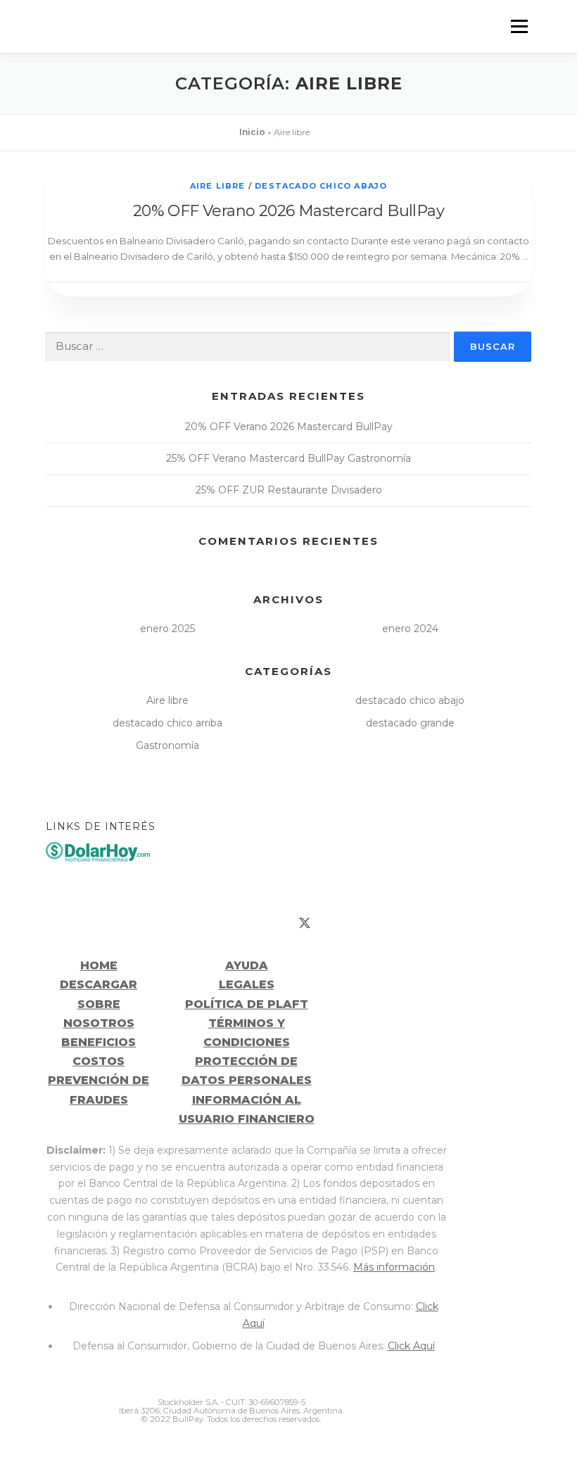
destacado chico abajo (321, 186)
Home (99, 965)
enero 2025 (167, 628)
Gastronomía (167, 745)
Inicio (252, 132)
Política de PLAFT (246, 1004)
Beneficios (98, 1042)
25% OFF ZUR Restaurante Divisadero (289, 490)
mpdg (432, 1405)
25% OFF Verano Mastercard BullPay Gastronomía (288, 458)
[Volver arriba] (288, 875)
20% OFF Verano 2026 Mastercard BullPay (288, 210)
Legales (246, 984)
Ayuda (246, 965)
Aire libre (218, 186)
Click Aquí (411, 1346)
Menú (519, 26)
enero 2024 (410, 628)
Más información (394, 1267)
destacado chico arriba (167, 723)
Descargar (98, 984)
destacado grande (410, 723)
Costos (98, 1061)
